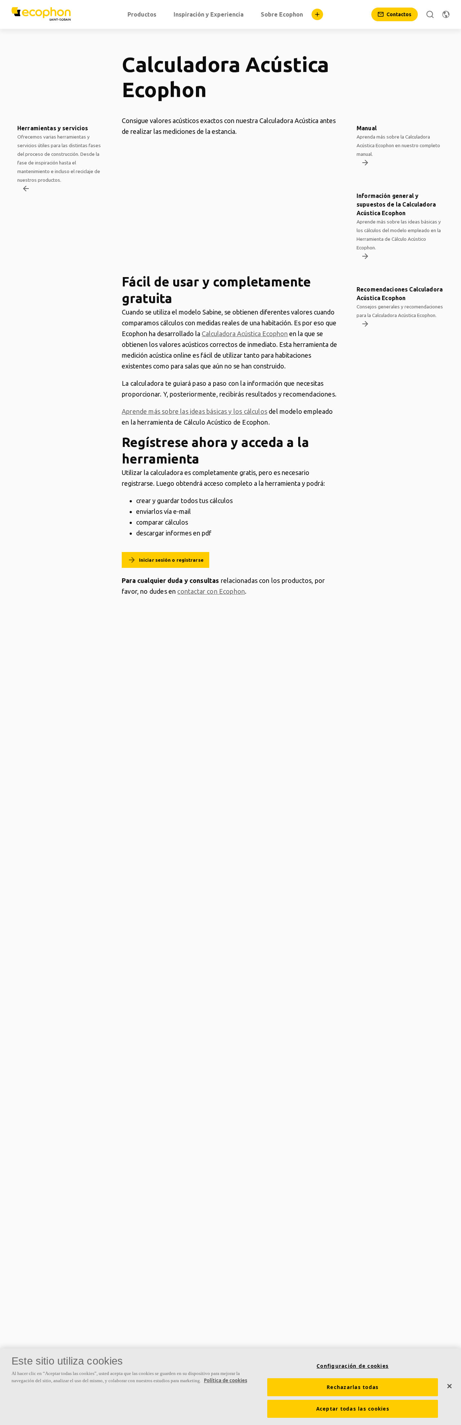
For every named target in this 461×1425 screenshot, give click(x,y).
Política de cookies (225, 1380)
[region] (230, 1386)
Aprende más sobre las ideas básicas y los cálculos (194, 411)
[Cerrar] (449, 1386)
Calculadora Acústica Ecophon (245, 333)
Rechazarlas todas (353, 1387)
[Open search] (430, 14)
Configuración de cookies (353, 1366)
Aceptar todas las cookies (352, 1409)
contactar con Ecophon (211, 591)
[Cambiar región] (445, 14)
